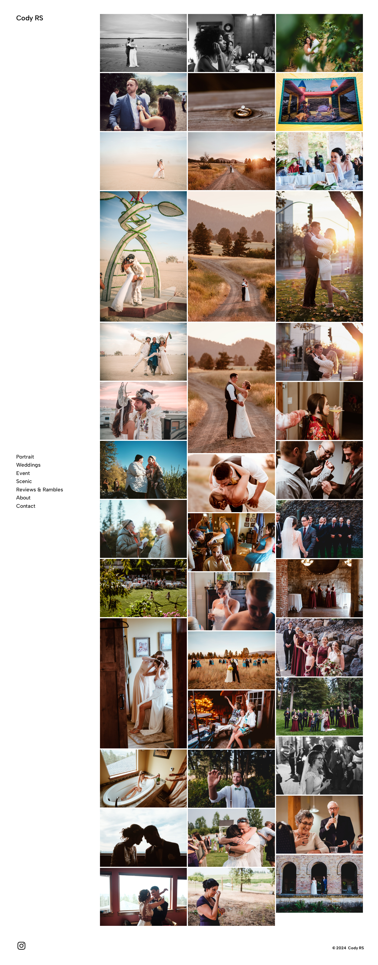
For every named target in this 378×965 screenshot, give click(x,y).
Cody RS (29, 18)
